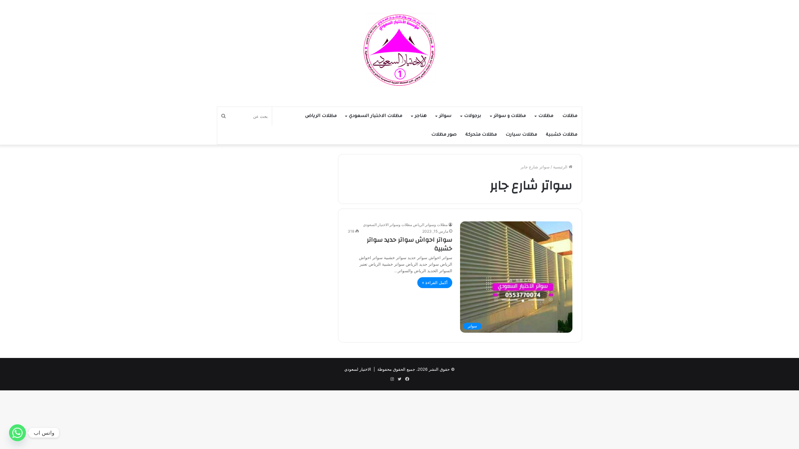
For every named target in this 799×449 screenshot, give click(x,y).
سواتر (445, 116)
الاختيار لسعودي (357, 369)
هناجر (421, 116)
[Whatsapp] (17, 432)
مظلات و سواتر (510, 116)
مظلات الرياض (321, 116)
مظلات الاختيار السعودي (375, 116)
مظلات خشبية (561, 135)
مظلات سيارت (521, 135)
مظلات (569, 116)
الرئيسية (561, 166)
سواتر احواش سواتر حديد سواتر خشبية (409, 244)
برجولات (472, 116)
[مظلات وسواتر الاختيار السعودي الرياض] (399, 50)
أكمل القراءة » (435, 282)
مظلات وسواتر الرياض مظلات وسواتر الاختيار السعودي (405, 224)
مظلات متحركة (481, 135)
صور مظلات (444, 135)
